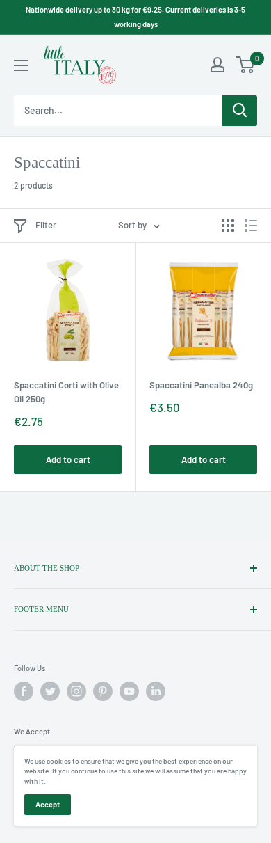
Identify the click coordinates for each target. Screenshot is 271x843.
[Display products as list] (251, 225)
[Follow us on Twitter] (50, 691)
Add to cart (68, 459)
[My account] (217, 64)
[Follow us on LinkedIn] (155, 691)
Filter (45, 224)
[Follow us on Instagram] (76, 691)
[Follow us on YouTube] (129, 691)
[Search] (239, 110)
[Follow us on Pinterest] (103, 691)
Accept (47, 804)
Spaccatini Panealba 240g (201, 385)
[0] (245, 64)
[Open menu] (21, 65)
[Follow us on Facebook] (23, 691)
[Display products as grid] (228, 225)
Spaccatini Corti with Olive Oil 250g (66, 391)
